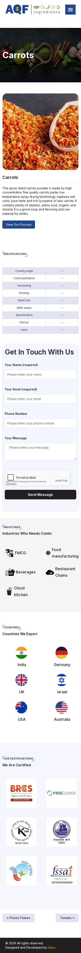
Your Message (16, 438)
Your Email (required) (21, 389)
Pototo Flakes (20, 918)
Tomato (65, 918)
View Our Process (19, 224)
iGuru (51, 947)
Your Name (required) (21, 365)
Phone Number (16, 413)
